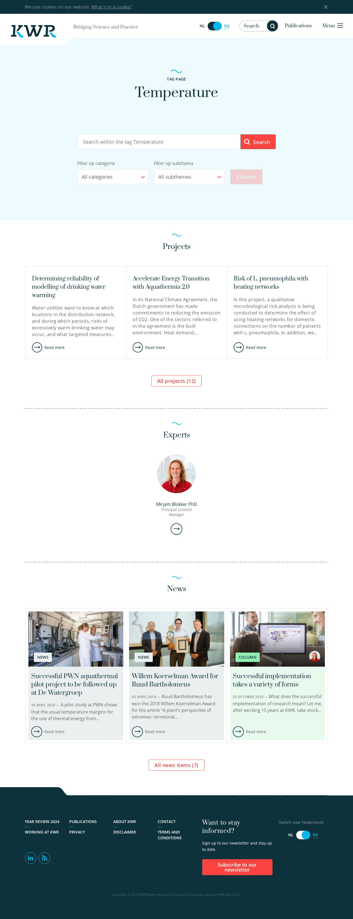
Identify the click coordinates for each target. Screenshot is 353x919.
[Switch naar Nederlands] (214, 26)
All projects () (176, 381)
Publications (298, 26)
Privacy (77, 832)
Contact (167, 821)
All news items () (176, 765)
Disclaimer (124, 832)
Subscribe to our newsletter (237, 867)
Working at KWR (42, 832)
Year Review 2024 (42, 821)
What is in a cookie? (111, 7)
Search (261, 142)
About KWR (124, 821)
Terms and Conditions (170, 834)
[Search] (272, 25)
